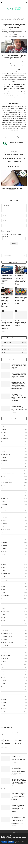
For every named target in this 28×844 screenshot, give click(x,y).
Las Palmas (15, 570)
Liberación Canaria (15, 573)
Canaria (15, 457)
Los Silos (15, 583)
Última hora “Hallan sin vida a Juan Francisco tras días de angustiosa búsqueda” (20, 323)
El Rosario (15, 488)
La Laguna (15, 551)
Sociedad (15, 661)
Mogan (15, 586)
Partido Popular (15, 611)
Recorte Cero (15, 630)
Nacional (8, 18)
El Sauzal (15, 492)
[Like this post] (15, 137)
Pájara (15, 608)
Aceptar (4, 841)
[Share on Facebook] (17, 137)
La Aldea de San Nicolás (15, 535)
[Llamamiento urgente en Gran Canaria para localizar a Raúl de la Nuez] (5, 366)
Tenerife (15, 680)
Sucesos (15, 664)
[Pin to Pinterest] (20, 137)
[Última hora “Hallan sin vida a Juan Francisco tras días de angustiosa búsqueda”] (21, 315)
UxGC (15, 693)
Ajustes (17, 841)
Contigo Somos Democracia (15, 473)
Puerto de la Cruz (15, 623)
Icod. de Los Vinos (15, 529)
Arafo (15, 435)
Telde (15, 677)
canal (14, 99)
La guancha (15, 548)
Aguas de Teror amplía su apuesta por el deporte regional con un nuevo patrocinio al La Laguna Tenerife (17, 808)
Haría (15, 526)
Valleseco (15, 696)
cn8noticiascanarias (13, 36)
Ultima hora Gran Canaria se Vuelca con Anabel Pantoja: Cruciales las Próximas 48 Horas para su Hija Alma (20, 279)
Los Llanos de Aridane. (15, 576)
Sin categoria (15, 658)
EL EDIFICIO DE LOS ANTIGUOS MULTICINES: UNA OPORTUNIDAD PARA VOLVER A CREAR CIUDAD (18, 759)
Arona (15, 444)
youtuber (6, 61)
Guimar (15, 520)
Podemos (15, 614)
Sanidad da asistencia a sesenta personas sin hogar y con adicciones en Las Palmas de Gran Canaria (19, 409)
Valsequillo (15, 699)
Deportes (15, 476)
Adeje (15, 422)
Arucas (15, 451)
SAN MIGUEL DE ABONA (15, 642)
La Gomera (15, 542)
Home (2, 18)
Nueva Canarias (15, 595)
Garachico (15, 504)
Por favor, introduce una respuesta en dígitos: (11, 234)
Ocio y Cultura (15, 598)
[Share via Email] (21, 137)
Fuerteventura (15, 498)
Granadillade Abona (15, 510)
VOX (15, 711)
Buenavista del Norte (15, 454)
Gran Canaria (15, 507)
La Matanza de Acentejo (15, 554)
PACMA (15, 605)
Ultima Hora (15, 689)
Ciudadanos (15, 466)
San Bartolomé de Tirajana (15, 633)
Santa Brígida (15, 645)
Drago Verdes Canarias (15, 482)
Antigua (15, 432)
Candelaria (15, 460)
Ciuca (15, 463)
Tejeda (15, 674)
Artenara (15, 448)
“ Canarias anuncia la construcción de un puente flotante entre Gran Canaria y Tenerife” (6, 278)
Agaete (15, 426)
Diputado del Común (15, 479)
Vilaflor (15, 708)
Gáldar (15, 501)
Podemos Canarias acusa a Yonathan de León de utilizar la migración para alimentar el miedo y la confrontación (18, 781)
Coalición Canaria (15, 470)
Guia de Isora (15, 517)
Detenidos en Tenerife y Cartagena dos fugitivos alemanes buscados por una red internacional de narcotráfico (18, 397)
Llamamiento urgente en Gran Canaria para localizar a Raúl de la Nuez (18, 365)
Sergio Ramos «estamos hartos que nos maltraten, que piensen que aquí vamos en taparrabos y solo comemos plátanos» (7, 325)
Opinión (15, 601)
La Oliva (15, 557)
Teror (15, 683)
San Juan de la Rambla (15, 636)
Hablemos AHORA (15, 523)
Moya (15, 589)
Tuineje (15, 686)
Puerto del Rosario (15, 627)
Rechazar (11, 841)
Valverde (15, 702)
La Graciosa (15, 545)
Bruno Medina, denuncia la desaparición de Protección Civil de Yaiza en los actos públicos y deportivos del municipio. (6, 302)
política (15, 617)
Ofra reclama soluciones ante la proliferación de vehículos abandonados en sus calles (18, 374)
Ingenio (15, 532)
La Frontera (15, 539)
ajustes (12, 839)
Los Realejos (15, 580)
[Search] (26, 2)
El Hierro (15, 485)
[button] (2, 182)
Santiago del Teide (15, 655)
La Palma (15, 564)
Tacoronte (15, 667)
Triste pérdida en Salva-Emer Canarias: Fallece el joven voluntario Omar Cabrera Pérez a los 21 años (21, 300)
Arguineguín (15, 438)
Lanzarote (15, 567)
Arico (15, 441)
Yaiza (15, 714)
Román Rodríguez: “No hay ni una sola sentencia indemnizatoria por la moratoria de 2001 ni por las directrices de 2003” (19, 770)
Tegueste (15, 671)
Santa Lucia (15, 649)
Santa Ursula (15, 652)
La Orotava (15, 561)
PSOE (15, 620)
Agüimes (15, 429)
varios (15, 705)
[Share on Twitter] (18, 137)
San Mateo (15, 639)
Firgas (15, 495)
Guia (15, 514)
